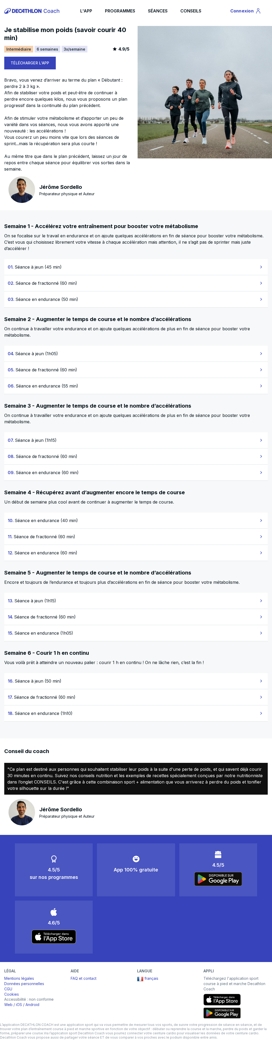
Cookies (11, 994)
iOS (19, 1004)
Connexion (245, 12)
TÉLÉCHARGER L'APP (30, 63)
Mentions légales (19, 978)
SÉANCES (158, 11)
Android (32, 1004)
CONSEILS (190, 11)
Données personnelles (24, 983)
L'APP (86, 11)
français (151, 978)
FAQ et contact (83, 978)
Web (8, 1004)
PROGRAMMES (120, 11)
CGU (8, 989)
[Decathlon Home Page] (32, 11)
